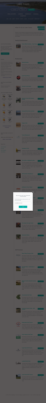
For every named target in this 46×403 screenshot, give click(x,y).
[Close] (33, 192)
